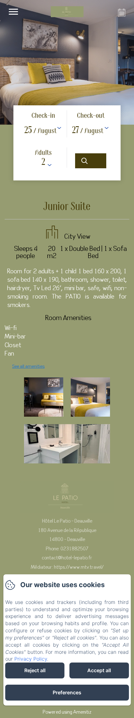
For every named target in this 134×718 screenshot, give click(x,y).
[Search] (90, 160)
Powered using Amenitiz (67, 712)
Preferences (67, 692)
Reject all (34, 670)
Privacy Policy (30, 659)
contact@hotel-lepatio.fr (67, 557)
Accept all (99, 670)
